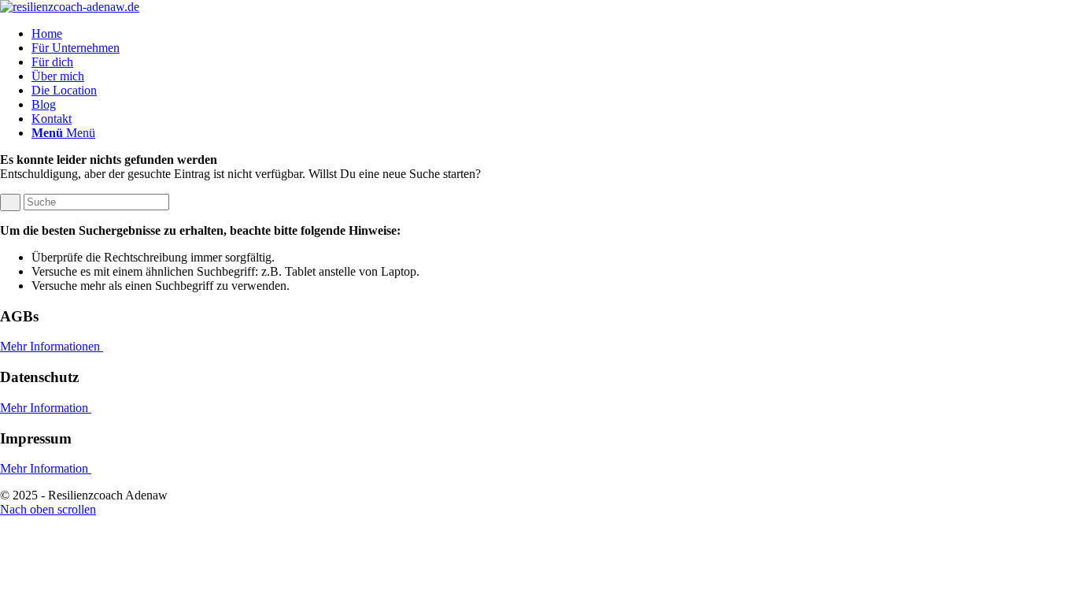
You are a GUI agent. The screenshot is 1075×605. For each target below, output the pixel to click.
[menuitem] (553, 34)
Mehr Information (45, 407)
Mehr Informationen (51, 346)
